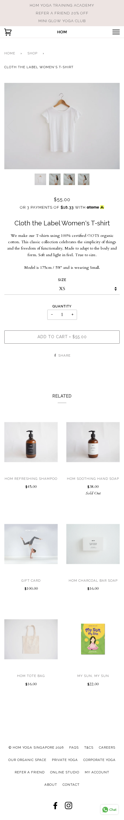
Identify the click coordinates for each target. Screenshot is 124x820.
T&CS (88, 747)
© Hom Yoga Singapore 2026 (36, 747)
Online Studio (64, 772)
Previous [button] (14, 126)
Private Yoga (65, 760)
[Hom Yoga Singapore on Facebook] (55, 807)
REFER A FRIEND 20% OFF (62, 13)
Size (62, 280)
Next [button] (109, 126)
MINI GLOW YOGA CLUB (62, 21)
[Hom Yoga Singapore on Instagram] (69, 807)
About (50, 785)
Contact (71, 785)
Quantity (62, 306)
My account (97, 772)
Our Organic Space (27, 760)
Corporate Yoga (99, 760)
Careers (107, 747)
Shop (32, 53)
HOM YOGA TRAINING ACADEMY (62, 5)
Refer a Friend (30, 772)
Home (9, 53)
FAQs (74, 747)
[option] (62, 126)
